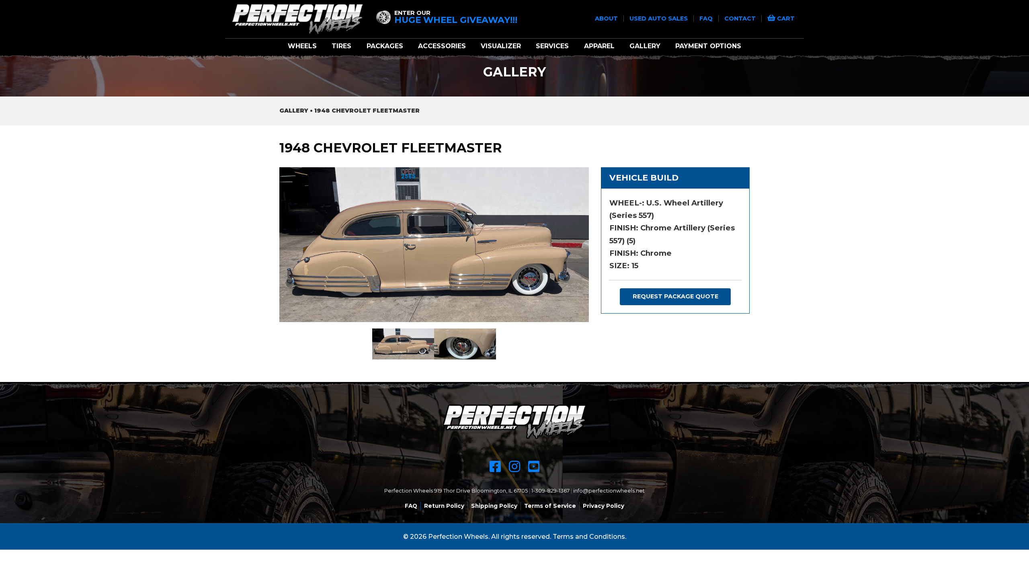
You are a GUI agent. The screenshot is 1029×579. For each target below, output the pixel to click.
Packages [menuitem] (385, 46)
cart (785, 18)
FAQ (706, 18)
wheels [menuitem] (302, 46)
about (607, 18)
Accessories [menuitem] (442, 46)
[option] (434, 244)
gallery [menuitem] (644, 46)
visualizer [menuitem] (501, 46)
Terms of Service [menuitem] (550, 506)
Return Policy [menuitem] (444, 506)
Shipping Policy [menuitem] (494, 506)
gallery (293, 110)
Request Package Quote (675, 296)
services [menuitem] (552, 46)
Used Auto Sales (659, 18)
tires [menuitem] (341, 46)
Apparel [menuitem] (599, 46)
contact (740, 18)
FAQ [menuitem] (411, 506)
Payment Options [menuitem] (708, 46)
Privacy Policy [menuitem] (603, 506)
